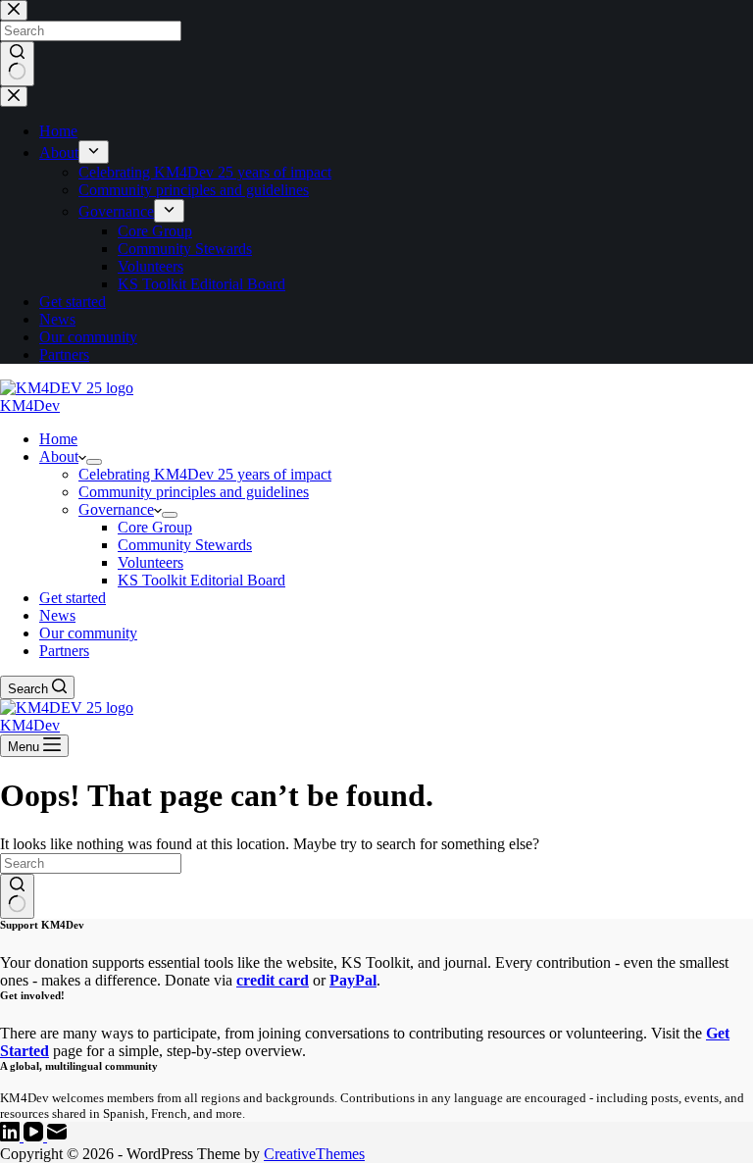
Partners (64, 650)
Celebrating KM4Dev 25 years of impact (204, 474)
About (58, 456)
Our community (88, 633)
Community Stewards (185, 544)
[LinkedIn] (12, 1136)
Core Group (155, 527)
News (57, 615)
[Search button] (17, 896)
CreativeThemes (314, 1153)
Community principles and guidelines (193, 491)
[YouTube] (35, 1136)
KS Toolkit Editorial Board (201, 580)
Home (58, 438)
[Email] (57, 1136)
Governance (116, 509)
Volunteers (150, 562)
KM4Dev (30, 405)
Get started (72, 597)
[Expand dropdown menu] (94, 462)
